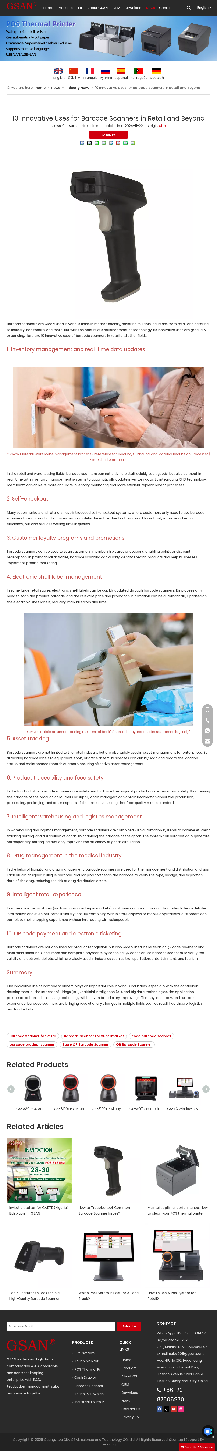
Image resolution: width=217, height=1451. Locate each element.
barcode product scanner (32, 1044)
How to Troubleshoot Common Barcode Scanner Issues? (104, 1210)
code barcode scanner (151, 1036)
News (125, 1400)
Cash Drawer (85, 1377)
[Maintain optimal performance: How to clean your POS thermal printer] (177, 1170)
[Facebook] (159, 1409)
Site (162, 125)
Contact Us (130, 1409)
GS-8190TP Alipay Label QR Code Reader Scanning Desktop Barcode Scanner (108, 1108)
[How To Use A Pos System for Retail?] (177, 1255)
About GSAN (131, 1376)
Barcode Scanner (88, 1385)
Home (126, 1359)
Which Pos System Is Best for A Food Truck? (108, 1295)
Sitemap (176, 1439)
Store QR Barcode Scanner (85, 1044)
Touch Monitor (86, 1361)
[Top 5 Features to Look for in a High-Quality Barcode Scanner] (39, 1255)
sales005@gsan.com (186, 1353)
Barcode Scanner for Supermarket (94, 1036)
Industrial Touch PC (90, 1402)
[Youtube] (174, 1409)
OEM (125, 1384)
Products (128, 1368)
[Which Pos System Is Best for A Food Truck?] (108, 1255)
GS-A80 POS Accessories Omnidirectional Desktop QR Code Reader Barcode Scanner (33, 1108)
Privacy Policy (132, 1417)
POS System (84, 1353)
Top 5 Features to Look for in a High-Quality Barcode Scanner (34, 1295)
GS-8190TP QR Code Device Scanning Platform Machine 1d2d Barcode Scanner (71, 1108)
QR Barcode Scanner (134, 1044)
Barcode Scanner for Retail (33, 1036)
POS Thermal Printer (91, 1369)
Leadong (109, 1444)
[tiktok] (166, 1409)
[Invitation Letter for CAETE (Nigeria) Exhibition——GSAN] (39, 1170)
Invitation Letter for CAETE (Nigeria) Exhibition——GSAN (38, 1210)
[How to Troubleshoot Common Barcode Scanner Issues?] (108, 1170)
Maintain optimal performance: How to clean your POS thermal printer (177, 1210)
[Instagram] (181, 1409)
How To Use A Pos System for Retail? (171, 1295)
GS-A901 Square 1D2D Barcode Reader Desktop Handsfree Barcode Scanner (146, 1108)
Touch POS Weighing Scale (96, 1393)
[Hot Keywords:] (189, 8)
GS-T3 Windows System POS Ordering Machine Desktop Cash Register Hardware (184, 1108)
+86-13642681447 (191, 1333)
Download (129, 1392)
